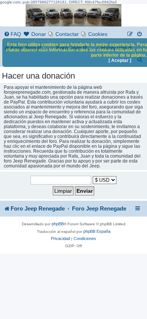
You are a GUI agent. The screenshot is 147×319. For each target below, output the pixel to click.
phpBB (58, 223)
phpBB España (96, 231)
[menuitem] (12, 34)
